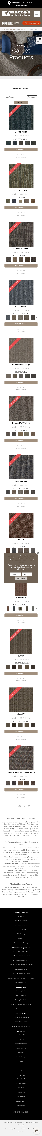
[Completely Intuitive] (20, 434)
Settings (21, 578)
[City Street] (33, 143)
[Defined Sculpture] (15, 259)
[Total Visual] (20, 783)
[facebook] (18, 1112)
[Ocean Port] (15, 143)
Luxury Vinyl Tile (21, 929)
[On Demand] (27, 376)
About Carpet (23, 29)
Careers (21, 1061)
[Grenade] (14, 317)
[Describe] (20, 667)
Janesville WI (21, 1105)
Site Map (21, 1132)
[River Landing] (14, 550)
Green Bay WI (21, 1079)
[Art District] (20, 550)
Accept (15, 574)
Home (4, 29)
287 (24, 806)
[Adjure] (33, 667)
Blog (21, 1070)
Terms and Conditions (20, 1129)
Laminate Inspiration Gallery (21, 960)
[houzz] (22, 1112)
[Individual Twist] (21, 259)
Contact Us (21, 1066)
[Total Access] (33, 376)
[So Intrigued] (21, 409)
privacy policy (24, 565)
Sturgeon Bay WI (21, 1101)
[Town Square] (33, 550)
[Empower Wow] (26, 434)
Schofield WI (21, 1096)
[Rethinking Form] (27, 259)
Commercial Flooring (21, 943)
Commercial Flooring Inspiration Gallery (21, 978)
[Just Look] (33, 783)
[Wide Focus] (14, 783)
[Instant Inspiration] (33, 434)
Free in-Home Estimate (21, 1022)
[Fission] (26, 317)
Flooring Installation (21, 1000)
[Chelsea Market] (21, 525)
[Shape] (21, 292)
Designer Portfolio (21, 982)
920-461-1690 (27, 3)
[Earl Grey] (27, 143)
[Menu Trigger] (37, 14)
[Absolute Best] (26, 783)
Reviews (21, 1052)
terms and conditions (18, 567)
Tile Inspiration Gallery (21, 969)
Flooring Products (12, 29)
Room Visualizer (21, 1009)
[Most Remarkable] (14, 201)
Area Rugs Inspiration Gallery (21, 973)
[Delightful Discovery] (21, 176)
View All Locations (21, 5)
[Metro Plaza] (26, 550)
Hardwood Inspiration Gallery (21, 956)
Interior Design (21, 1057)
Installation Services (21, 1043)
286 (19, 806)
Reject (26, 574)
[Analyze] (14, 667)
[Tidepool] (21, 117)
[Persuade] (26, 667)
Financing (21, 1039)
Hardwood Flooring (21, 920)
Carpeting (21, 916)
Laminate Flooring (21, 925)
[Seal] (33, 317)
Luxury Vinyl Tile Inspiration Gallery (21, 964)
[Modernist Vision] (20, 201)
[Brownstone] (21, 143)
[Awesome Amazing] (26, 201)
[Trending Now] (21, 350)
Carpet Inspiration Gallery (21, 951)
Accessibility (9, 1129)
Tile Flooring (21, 934)
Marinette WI (21, 1088)
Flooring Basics (21, 991)
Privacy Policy (32, 1129)
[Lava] (20, 317)
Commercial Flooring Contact (21, 1026)
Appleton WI (21, 1092)
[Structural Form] (33, 259)
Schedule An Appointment (21, 1017)
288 (28, 806)
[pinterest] (14, 1112)
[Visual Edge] (21, 234)
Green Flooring (21, 1048)
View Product (21, 149)
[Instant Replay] (21, 376)
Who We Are (21, 1034)
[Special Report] (15, 376)
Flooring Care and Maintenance (21, 1004)
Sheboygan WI (21, 1083)
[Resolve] (21, 641)
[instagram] (26, 1112)
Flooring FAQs (21, 995)
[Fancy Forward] (21, 758)
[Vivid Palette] (33, 201)
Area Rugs (21, 938)
